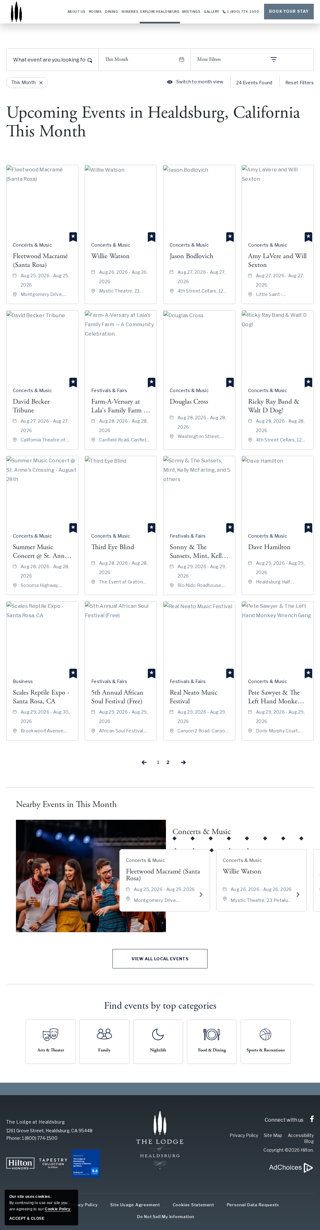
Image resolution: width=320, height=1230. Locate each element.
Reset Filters (299, 82)
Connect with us (284, 1120)
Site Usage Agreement (135, 1204)
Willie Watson (242, 871)
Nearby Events (66, 804)
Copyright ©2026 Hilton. (288, 1150)
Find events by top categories (160, 1006)
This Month (116, 59)
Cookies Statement (193, 1204)
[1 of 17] (120, 838)
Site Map (273, 1135)
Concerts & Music (201, 832)
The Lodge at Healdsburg (35, 1121)
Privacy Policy (244, 1135)
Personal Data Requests (253, 1204)
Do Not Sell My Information (165, 1216)
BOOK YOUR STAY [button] (289, 11)
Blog (309, 1141)
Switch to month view (195, 82)
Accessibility (301, 1135)
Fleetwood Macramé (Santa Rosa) (163, 875)
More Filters (209, 59)
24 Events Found (254, 82)
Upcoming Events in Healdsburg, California (153, 122)
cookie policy (57, 1209)
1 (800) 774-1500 (243, 11)
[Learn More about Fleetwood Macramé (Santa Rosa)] (201, 894)
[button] (160, 958)
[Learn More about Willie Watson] (298, 894)
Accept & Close (26, 1218)
